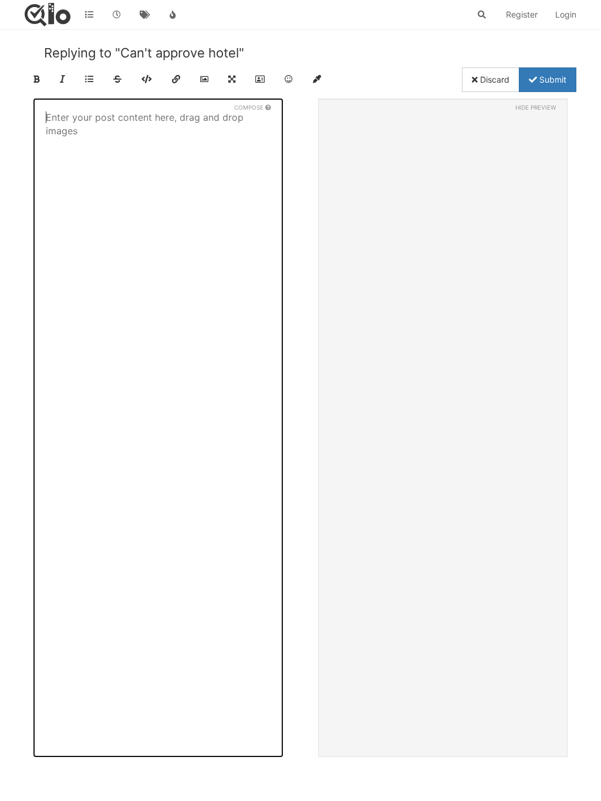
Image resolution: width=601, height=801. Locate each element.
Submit (551, 79)
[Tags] (145, 14)
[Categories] (89, 14)
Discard (493, 79)
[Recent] (117, 14)
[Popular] (173, 14)
